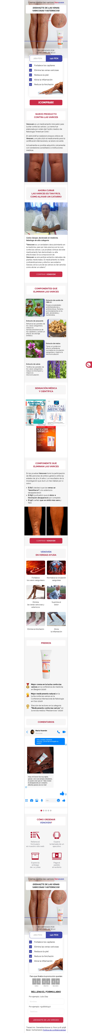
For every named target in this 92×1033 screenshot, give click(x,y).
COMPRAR (46, 274)
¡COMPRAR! (46, 102)
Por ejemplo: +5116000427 (40, 1007)
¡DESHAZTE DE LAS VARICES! (46, 1020)
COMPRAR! (46, 541)
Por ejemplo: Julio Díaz (38, 997)
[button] (41, 810)
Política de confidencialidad (54, 1030)
